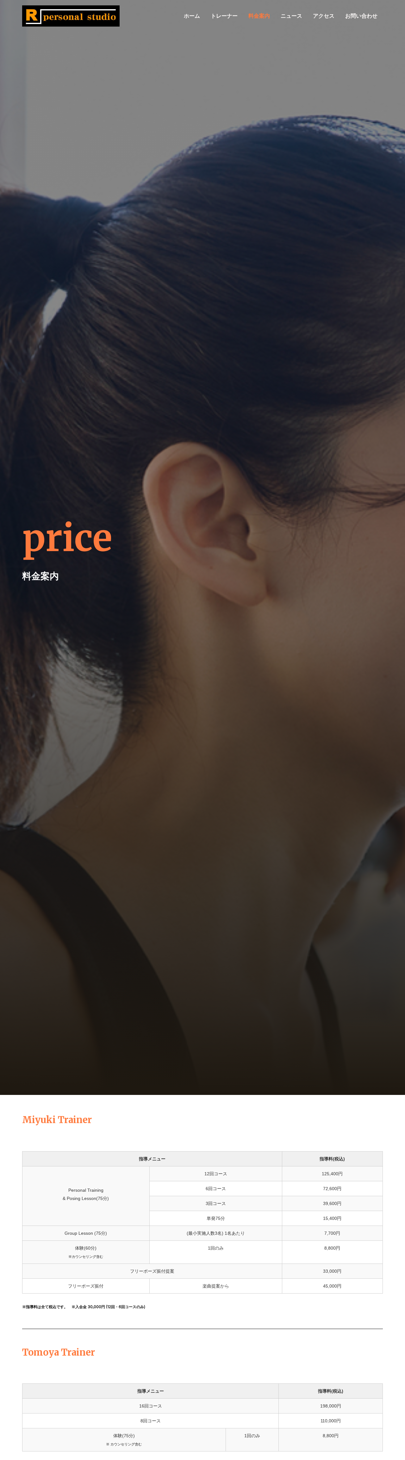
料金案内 (259, 16)
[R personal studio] (71, 15)
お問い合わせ (361, 16)
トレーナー (224, 16)
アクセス (323, 16)
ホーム (192, 16)
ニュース (291, 16)
